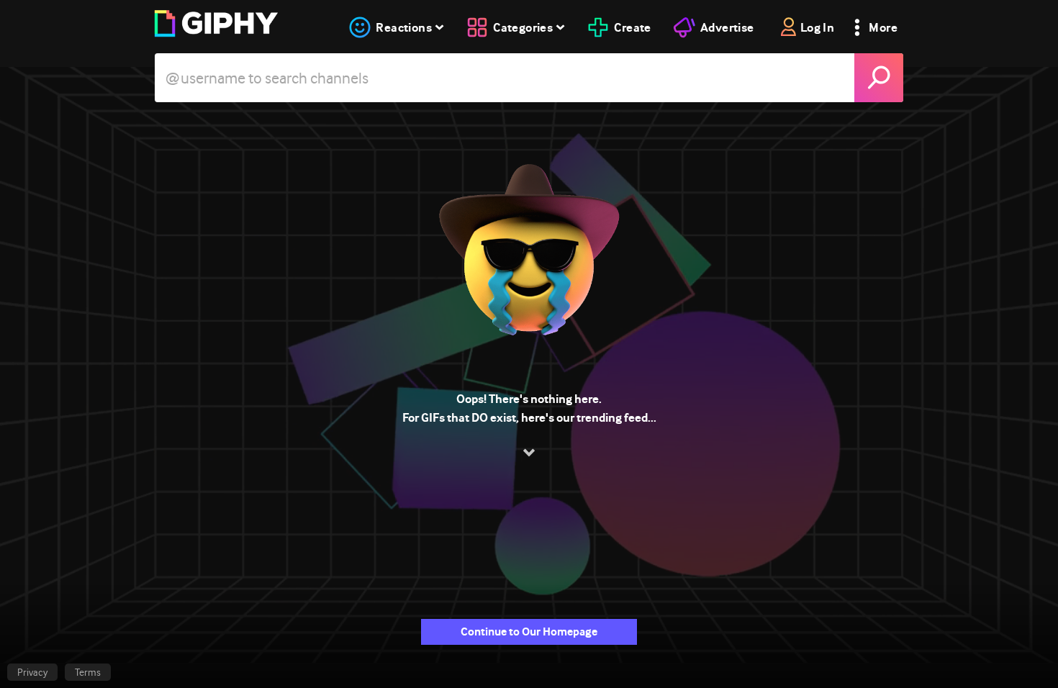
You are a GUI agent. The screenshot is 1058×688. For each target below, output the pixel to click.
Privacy (32, 672)
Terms (88, 672)
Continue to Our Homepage (529, 631)
